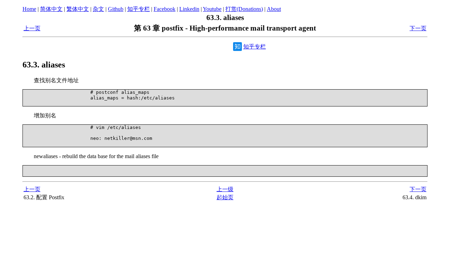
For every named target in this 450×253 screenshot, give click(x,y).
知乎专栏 (138, 9)
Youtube (212, 9)
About (274, 9)
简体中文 (51, 9)
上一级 (225, 189)
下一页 (418, 28)
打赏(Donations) (244, 9)
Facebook (164, 9)
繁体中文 (77, 9)
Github (115, 9)
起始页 (225, 197)
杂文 (98, 9)
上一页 (32, 28)
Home (29, 9)
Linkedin (189, 9)
